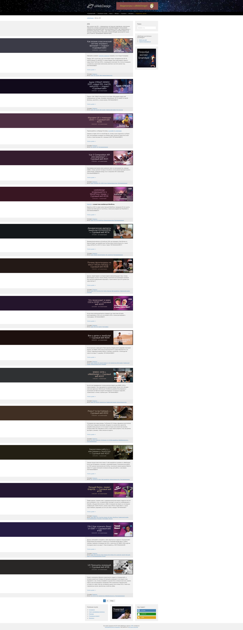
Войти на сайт (143, 40)
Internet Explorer (101, 254)
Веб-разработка (115, 291)
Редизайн (89, 292)
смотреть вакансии (104, 55)
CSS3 (102, 554)
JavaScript (110, 254)
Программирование (103, 147)
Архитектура (114, 363)
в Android (143, 614)
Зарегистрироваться (145, 41)
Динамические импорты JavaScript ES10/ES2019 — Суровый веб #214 (99, 230)
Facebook (96, 183)
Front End (98, 291)
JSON (102, 183)
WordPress (100, 220)
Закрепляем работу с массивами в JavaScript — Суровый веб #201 (99, 451)
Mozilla (105, 363)
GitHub (112, 554)
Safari (99, 479)
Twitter (105, 291)
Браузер (109, 291)
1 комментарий (102, 198)
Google (95, 254)
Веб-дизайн (102, 109)
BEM (95, 517)
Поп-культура (119, 109)
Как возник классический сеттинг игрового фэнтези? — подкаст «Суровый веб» (99, 44)
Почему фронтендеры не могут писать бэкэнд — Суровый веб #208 (99, 264)
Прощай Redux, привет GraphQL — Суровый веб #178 (99, 489)
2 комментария (102, 50)
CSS (95, 220)
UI (107, 363)
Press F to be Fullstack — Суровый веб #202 (99, 412)
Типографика (105, 326)
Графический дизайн (111, 109)
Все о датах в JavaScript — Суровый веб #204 (99, 336)
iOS (94, 75)
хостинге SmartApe (133, 627)
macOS (97, 75)
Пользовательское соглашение (112, 627)
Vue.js (105, 183)
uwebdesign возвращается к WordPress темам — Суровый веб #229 (99, 193)
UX (97, 147)
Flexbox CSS (107, 554)
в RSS (142, 617)
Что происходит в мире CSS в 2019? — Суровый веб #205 (99, 302)
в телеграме (118, 131)
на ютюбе (111, 131)
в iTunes (143, 610)
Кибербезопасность (123, 440)
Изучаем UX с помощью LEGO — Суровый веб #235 (99, 119)
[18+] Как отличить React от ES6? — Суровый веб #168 (99, 528)
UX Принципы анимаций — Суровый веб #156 (99, 566)
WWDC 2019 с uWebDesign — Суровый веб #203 (99, 374)
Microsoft (128, 554)
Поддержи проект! (94, 616)
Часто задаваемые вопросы (97, 612)
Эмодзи (111, 518)
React (111, 517)
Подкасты (94, 74)
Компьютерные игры (107, 75)
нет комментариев (102, 90)
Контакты (91, 618)
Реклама (91, 614)
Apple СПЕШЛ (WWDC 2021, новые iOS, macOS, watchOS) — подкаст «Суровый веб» (99, 85)
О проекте (92, 609)
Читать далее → (91, 69)
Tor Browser (104, 440)
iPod (94, 440)
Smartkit (89, 204)
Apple (92, 75)
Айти (101, 75)
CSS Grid (98, 554)
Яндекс (104, 556)
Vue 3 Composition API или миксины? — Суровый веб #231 (99, 157)
